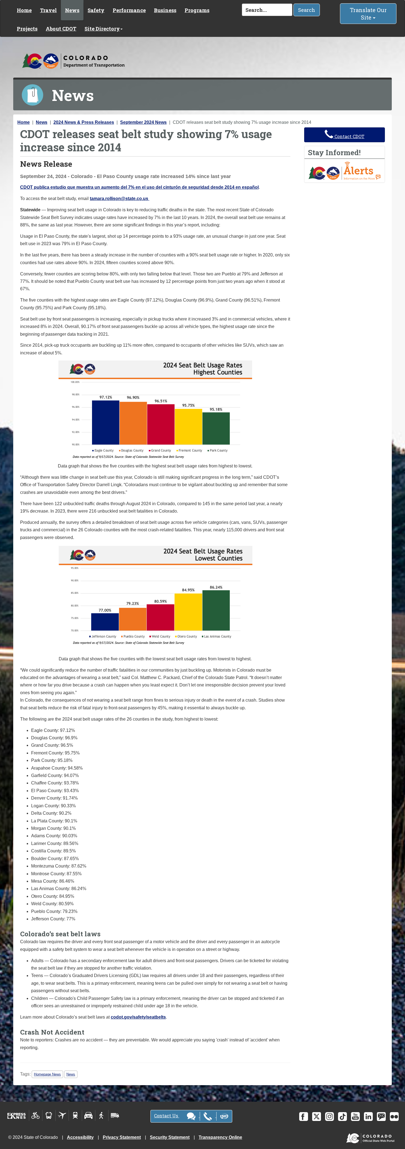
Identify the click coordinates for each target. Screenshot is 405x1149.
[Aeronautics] (62, 1115)
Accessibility (80, 1137)
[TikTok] (342, 1116)
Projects (27, 28)
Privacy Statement (122, 1137)
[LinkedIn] (368, 1116)
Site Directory (102, 28)
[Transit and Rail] (49, 1115)
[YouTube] (355, 1116)
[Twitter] (316, 1116)
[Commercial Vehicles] (114, 1115)
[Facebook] (303, 1116)
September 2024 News (143, 122)
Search (306, 10)
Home (24, 10)
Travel (48, 10)
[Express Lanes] (16, 1115)
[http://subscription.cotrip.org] (345, 170)
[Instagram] (329, 1116)
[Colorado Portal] (371, 1137)
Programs (197, 10)
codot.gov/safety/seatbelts (138, 1017)
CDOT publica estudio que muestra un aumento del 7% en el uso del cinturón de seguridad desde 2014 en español (139, 187)
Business (165, 10)
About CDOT (61, 28)
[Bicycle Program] (35, 1115)
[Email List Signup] (381, 1116)
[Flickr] (394, 1116)
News (72, 10)
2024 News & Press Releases (83, 122)
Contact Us (166, 1115)
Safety (96, 10)
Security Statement (170, 1137)
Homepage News (47, 1074)
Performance (129, 10)
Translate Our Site (368, 13)
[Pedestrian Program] (102, 1115)
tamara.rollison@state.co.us (119, 198)
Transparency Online (220, 1137)
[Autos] (88, 1115)
